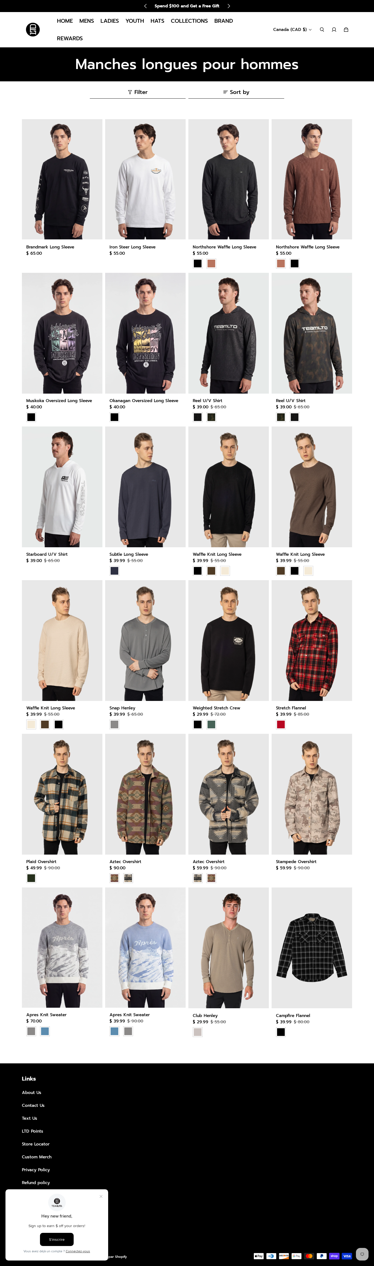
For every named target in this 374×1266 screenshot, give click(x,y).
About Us (31, 1092)
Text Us (29, 1118)
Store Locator (36, 1144)
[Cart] (346, 30)
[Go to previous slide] (145, 6)
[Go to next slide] (228, 6)
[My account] (334, 30)
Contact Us (33, 1105)
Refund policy (36, 1182)
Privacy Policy (36, 1170)
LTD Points (32, 1131)
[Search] (322, 30)
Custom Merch (36, 1157)
